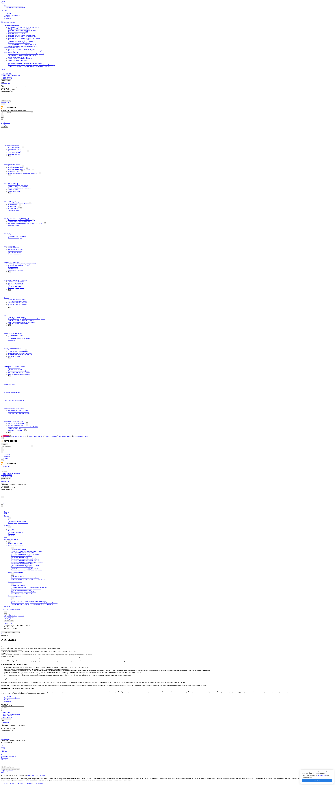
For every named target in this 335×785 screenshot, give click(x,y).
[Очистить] (32, 112)
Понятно (317, 780)
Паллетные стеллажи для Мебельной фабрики (21, 35)
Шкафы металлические (11, 52)
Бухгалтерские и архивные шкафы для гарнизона (22, 55)
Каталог (3, 745)
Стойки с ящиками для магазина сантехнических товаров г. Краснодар (29, 66)
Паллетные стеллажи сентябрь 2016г (19, 40)
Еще (9, 155)
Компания (4, 751)
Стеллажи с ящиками (10, 62)
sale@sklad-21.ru (5, 83)
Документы (7, 16)
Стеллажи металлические (12, 25)
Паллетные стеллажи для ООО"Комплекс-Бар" (22, 36)
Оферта (3, 772)
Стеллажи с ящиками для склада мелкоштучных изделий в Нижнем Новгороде (31, 65)
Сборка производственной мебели (14, 7)
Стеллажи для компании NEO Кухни (19, 43)
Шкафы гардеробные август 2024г (18, 57)
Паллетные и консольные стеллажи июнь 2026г (22, 30)
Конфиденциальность (7, 770)
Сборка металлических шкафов (13, 6)
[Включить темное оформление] (3, 104)
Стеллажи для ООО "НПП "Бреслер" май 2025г (22, 44)
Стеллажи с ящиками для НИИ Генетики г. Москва (23, 46)
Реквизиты (7, 18)
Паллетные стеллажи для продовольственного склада (24, 38)
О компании (8, 13)
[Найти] (2, 116)
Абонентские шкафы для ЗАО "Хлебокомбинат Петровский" (26, 54)
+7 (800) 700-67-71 (6, 74)
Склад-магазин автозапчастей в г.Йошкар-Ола (21, 41)
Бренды (3, 748)
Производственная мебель (12, 47)
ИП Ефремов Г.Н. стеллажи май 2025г (19, 29)
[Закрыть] (2, 505)
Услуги (3, 750)
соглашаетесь (322, 775)
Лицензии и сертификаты (12, 15)
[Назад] (9, 518)
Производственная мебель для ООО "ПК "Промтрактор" (25, 51)
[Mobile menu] (2, 460)
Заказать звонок (5, 80)
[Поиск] (2, 497)
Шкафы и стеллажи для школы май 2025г (20, 58)
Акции (3, 747)
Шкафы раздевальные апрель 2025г (18, 60)
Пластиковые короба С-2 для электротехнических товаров (25, 63)
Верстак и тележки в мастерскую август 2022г (21, 49)
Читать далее (249, 778)
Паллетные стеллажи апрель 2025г (18, 32)
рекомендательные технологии (36, 775)
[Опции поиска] (2, 114)
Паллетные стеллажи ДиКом (16, 33)
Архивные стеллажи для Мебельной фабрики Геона (23, 27)
